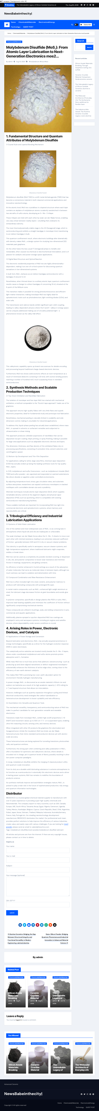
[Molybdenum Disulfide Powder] (38, 170)
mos (42, 62)
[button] (94, 24)
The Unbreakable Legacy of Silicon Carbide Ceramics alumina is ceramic (84, 87)
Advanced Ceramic (11, 1084)
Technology (15, 27)
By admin (9, 62)
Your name (10, 846)
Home (13, 22)
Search (80, 41)
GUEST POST (28, 27)
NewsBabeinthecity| (18, 13)
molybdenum (34, 62)
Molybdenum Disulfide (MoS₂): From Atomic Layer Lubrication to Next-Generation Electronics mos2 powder (37, 54)
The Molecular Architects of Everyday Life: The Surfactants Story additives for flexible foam (83, 100)
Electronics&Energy (47, 22)
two (47, 62)
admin (39, 957)
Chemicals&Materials (27, 22)
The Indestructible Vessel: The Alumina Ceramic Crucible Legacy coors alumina (83, 112)
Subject (9, 866)
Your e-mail (10, 856)
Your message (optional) (15, 875)
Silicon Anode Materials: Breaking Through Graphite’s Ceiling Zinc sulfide (84, 66)
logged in (19, 1020)
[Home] (7, 24)
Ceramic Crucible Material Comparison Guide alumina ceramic (83, 77)
